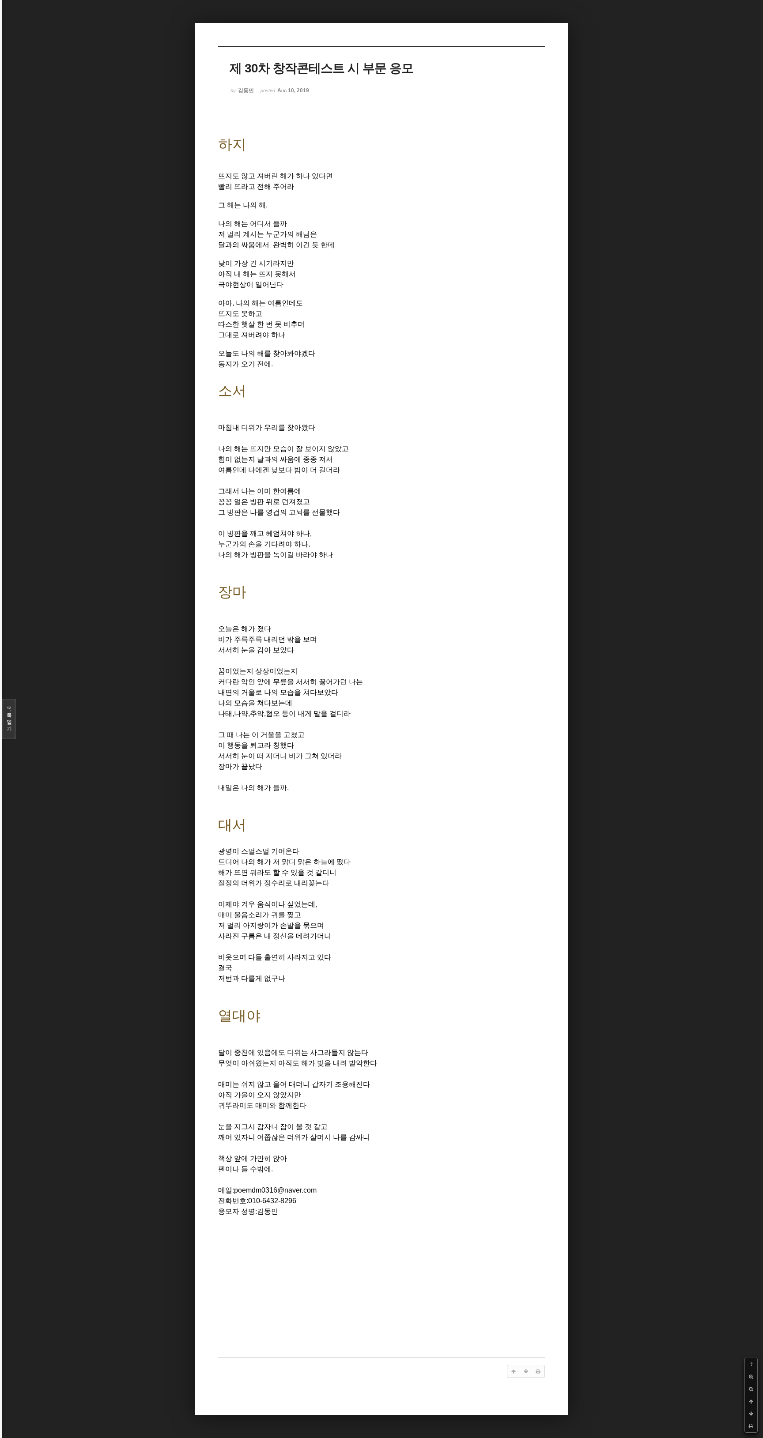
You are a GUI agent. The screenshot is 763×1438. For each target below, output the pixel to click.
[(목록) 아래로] (751, 1414)
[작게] (751, 1389)
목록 (9, 719)
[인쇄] (751, 1426)
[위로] (751, 1401)
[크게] (751, 1376)
